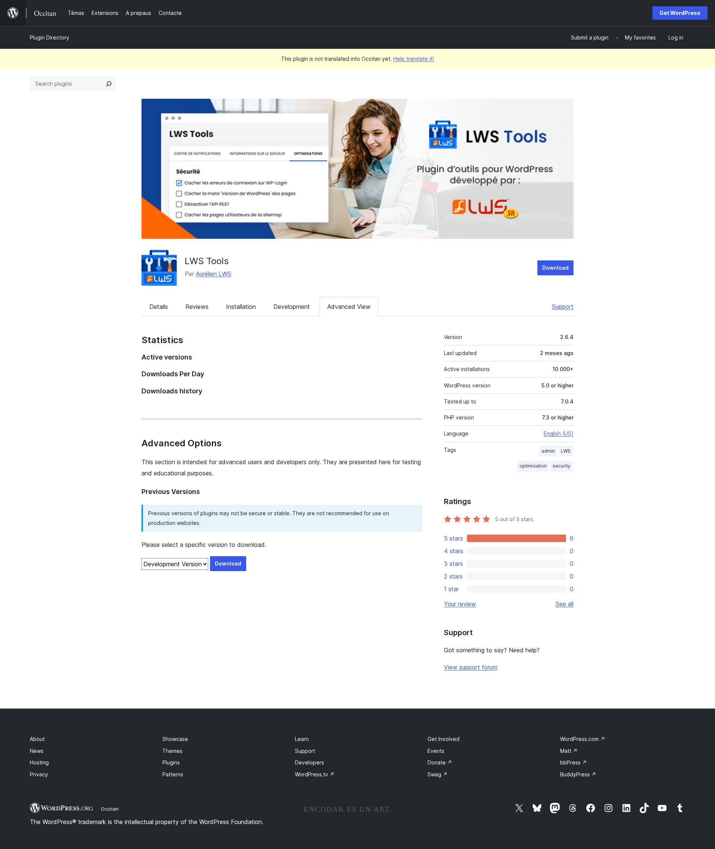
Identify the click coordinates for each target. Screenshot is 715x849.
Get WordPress (680, 13)
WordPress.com (582, 739)
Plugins (171, 762)
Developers (309, 762)
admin (548, 451)
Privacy (39, 774)
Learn (302, 739)
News (37, 751)
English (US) (558, 433)
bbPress (573, 762)
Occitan (110, 809)
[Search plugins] (108, 83)
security (562, 466)
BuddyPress (578, 774)
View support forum (471, 667)
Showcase (175, 739)
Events (436, 751)
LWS (566, 451)
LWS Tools (207, 261)
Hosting (39, 762)
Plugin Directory (49, 37)
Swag (438, 774)
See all (564, 604)
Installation (241, 306)
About (37, 739)
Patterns (172, 774)
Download (555, 267)
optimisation (533, 466)
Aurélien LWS (213, 274)
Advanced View (349, 306)
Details (158, 306)
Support (562, 306)
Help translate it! (413, 59)
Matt (569, 751)
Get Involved (444, 739)
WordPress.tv (314, 774)
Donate (440, 762)
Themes (172, 751)
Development (291, 306)
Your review (460, 604)
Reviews (197, 306)
